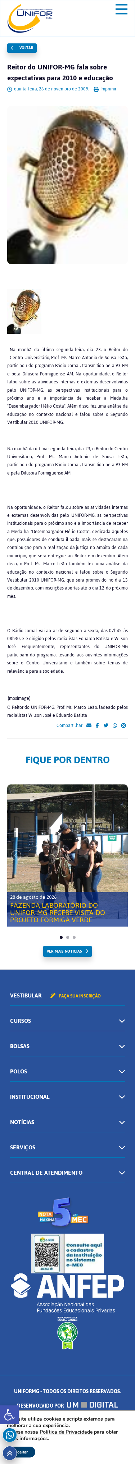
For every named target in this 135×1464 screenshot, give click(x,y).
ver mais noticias (64, 951)
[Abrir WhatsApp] (117, 1446)
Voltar (25, 48)
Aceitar (21, 1452)
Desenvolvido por (41, 1406)
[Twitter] (106, 726)
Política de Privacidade (66, 1432)
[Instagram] (123, 726)
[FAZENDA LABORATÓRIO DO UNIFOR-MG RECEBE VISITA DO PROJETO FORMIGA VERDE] (67, 851)
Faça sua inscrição (79, 996)
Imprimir (107, 89)
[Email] (89, 726)
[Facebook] (97, 726)
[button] (9, 1414)
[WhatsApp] (114, 726)
